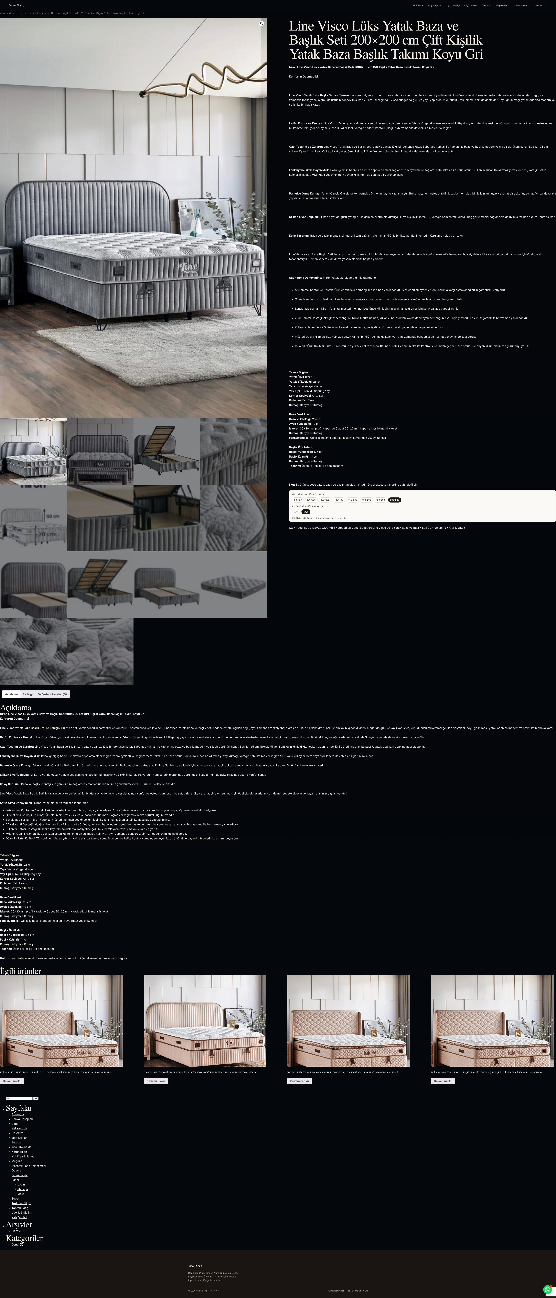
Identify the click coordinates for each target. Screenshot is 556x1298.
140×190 (339, 500)
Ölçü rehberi (471, 5)
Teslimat (486, 5)
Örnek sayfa (20, 1175)
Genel (18, 13)
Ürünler (418, 5)
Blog (15, 1123)
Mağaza (17, 1161)
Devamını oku (12, 1081)
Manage (22, 1189)
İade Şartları (20, 1138)
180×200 (380, 500)
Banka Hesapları (22, 1119)
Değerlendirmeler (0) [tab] (52, 694)
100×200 (311, 500)
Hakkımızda (19, 1128)
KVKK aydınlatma (23, 1156)
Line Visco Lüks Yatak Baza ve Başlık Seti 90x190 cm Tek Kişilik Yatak (418, 527)
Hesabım (17, 1133)
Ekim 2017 (18, 1231)
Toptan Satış (20, 1208)
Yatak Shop (16, 5)
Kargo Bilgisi (20, 1152)
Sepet (540, 5)
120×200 (325, 500)
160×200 (366, 500)
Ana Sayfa (6, 13)
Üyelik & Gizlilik (22, 1212)
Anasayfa (18, 1114)
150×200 (352, 500)
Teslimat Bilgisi (21, 1203)
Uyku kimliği (453, 5)
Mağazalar (501, 5)
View (20, 1194)
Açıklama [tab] (11, 694)
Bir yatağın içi (435, 5)
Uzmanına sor (523, 5)
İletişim (16, 1142)
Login (21, 1184)
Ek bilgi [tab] (28, 694)
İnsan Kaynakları (22, 1147)
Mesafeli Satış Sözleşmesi (29, 1166)
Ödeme (16, 1170)
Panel (15, 1180)
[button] (261, 23)
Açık (296, 511)
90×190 (298, 500)
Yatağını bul (19, 1217)
